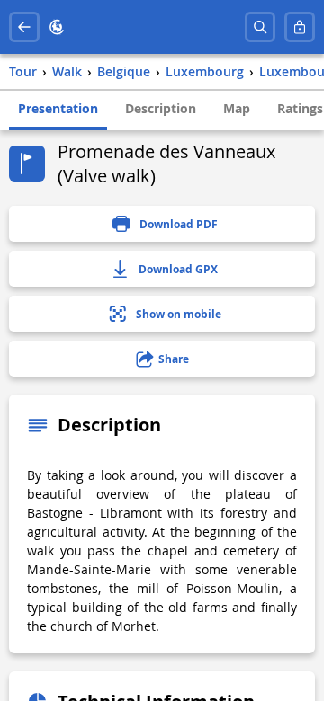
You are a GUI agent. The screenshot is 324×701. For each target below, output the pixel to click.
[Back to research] (24, 27)
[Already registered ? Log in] (299, 27)
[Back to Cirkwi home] (57, 27)
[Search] (260, 27)
